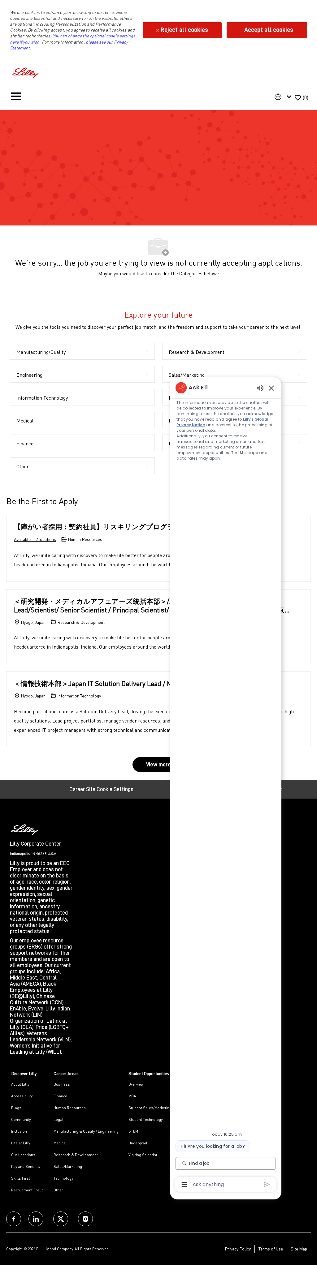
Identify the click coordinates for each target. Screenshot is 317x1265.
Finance (60, 1096)
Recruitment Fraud (27, 1190)
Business (62, 1084)
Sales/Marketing (68, 1166)
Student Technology (145, 1119)
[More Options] (184, 1184)
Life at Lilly (20, 1143)
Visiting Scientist (142, 1154)
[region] (225, 786)
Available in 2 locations (35, 540)
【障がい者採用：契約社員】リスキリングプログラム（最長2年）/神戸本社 (131, 526)
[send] (267, 1184)
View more (158, 764)
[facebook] (13, 1218)
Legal (58, 1119)
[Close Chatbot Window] (271, 388)
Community (21, 1119)
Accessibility (22, 1096)
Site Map (299, 1248)
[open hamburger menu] (16, 97)
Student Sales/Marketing (150, 1107)
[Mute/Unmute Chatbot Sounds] (260, 387)
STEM (133, 1131)
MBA (132, 1096)
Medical (60, 1143)
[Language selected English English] (284, 97)
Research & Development (76, 1154)
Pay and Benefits (25, 1166)
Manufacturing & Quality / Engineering (86, 1131)
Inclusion (19, 1131)
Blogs (16, 1107)
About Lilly (20, 1084)
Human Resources (70, 1107)
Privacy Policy (238, 1248)
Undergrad (137, 1143)
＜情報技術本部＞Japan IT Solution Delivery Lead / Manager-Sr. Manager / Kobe (133, 683)
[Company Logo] (26, 72)
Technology (63, 1178)
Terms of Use (270, 1248)
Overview (136, 1084)
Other (58, 1190)
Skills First (20, 1178)
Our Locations (23, 1154)
